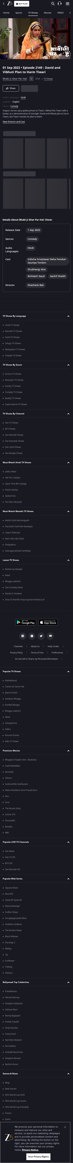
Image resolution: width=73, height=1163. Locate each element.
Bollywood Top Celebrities (16, 987)
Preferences (56, 657)
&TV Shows (10, 434)
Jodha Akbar (10, 476)
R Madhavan (11, 996)
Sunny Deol (10, 1039)
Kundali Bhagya (12, 710)
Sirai (7, 807)
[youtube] (49, 641)
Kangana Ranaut (13, 1063)
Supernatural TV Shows (16, 409)
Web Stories (10, 1094)
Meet (7, 580)
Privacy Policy (15, 657)
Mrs (7, 801)
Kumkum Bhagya (13, 704)
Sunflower (10, 966)
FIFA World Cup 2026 (15, 1100)
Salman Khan (11, 1014)
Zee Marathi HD (12, 874)
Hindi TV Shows (12, 330)
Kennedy (9, 777)
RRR (7, 838)
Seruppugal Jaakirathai (15, 923)
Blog (7, 1088)
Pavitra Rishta (11, 495)
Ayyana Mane (11, 893)
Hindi (23, 95)
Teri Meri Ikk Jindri (13, 507)
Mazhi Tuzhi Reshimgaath (17, 525)
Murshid (9, 899)
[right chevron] (6, 152)
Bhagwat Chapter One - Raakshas (21, 765)
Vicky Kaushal (11, 1033)
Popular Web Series (12, 884)
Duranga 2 (10, 947)
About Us (34, 651)
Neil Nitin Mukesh (13, 1045)
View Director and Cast (14, 120)
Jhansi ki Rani (11, 697)
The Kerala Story (13, 813)
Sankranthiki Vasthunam (16, 789)
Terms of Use (36, 657)
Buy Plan (23, 4)
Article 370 (10, 819)
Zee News (9, 856)
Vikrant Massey (12, 1002)
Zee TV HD (10, 862)
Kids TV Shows (12, 746)
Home (6, 12)
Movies (47, 12)
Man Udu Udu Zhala (14, 543)
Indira (8, 734)
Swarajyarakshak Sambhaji (18, 556)
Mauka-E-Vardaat (13, 598)
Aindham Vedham (13, 929)
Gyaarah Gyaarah (13, 905)
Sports (18, 12)
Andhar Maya (11, 917)
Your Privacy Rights (38, 1156)
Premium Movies (11, 756)
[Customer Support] (59, 4)
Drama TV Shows (13, 379)
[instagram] (30, 641)
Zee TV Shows (11, 428)
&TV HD (8, 868)
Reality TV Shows (13, 403)
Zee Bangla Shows (13, 458)
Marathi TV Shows (13, 336)
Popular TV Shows (12, 677)
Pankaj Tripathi (12, 1027)
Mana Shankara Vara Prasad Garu (21, 795)
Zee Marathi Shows (14, 440)
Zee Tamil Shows (13, 452)
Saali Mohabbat (12, 771)
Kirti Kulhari (10, 1051)
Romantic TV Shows (14, 385)
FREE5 (60, 12)
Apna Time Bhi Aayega (15, 489)
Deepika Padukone (14, 1008)
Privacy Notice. (30, 1149)
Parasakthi (10, 825)
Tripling (8, 972)
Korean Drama (12, 740)
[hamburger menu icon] (67, 3)
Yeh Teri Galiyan (12, 482)
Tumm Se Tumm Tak (14, 691)
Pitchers (9, 978)
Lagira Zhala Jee (12, 537)
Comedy (14, 104)
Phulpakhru (10, 550)
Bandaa (8, 831)
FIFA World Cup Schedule (17, 1112)
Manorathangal (12, 911)
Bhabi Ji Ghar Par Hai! (15, 77)
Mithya (8, 953)
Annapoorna (11, 728)
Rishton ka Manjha (13, 574)
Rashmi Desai (11, 1069)
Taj (6, 959)
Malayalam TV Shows (15, 354)
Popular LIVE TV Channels (16, 847)
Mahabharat (11, 685)
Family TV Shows (13, 391)
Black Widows (11, 941)
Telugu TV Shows (13, 348)
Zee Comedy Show (14, 592)
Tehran (8, 783)
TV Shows (33, 12)
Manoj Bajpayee (12, 1020)
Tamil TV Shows (12, 342)
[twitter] (39, 641)
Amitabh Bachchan (14, 1057)
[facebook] (21, 641)
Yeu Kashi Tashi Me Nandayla (19, 531)
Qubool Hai (10, 501)
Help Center (52, 651)
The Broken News (13, 935)
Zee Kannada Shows (14, 446)
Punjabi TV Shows (13, 360)
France (8, 1118)
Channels (17, 651)
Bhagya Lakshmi (13, 586)
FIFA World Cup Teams (15, 1106)
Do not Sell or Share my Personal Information (35, 664)
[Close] (65, 1127)
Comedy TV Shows (13, 397)
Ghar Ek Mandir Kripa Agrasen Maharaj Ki (24, 604)
